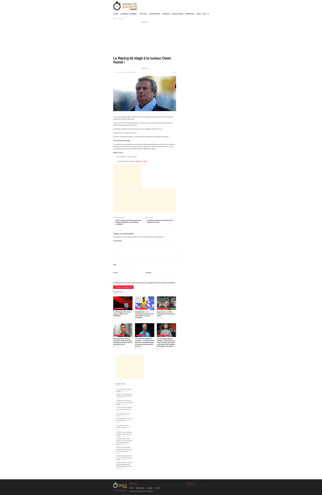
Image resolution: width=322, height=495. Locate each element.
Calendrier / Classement (128, 14)
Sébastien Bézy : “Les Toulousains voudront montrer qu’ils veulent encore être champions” (144, 314)
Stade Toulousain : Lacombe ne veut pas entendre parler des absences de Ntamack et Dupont (124, 464)
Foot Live (157, 488)
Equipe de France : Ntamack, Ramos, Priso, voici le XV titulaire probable (124, 402)
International (190, 14)
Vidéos (198, 14)
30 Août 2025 (117, 318)
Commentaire (117, 241)
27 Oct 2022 (125, 391)
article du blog (120, 18)
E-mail (115, 273)
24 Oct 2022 (120, 411)
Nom (115, 265)
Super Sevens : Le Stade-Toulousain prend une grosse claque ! (166, 314)
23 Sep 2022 (125, 436)
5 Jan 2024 (118, 72)
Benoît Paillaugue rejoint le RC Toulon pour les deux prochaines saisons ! (124, 457)
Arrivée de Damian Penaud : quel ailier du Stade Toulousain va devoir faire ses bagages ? (124, 449)
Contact (131, 488)
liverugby (133, 72)
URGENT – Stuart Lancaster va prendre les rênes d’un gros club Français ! (124, 434)
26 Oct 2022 (120, 397)
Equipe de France (177, 14)
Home (114, 18)
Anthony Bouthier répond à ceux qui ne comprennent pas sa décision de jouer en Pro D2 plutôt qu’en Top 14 (122, 341)
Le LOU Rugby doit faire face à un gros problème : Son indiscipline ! (122, 314)
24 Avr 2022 (120, 468)
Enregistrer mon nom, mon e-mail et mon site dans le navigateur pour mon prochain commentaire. (144, 283)
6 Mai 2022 (124, 459)
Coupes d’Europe (154, 14)
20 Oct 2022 (124, 416)
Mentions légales (140, 488)
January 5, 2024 (141, 161)
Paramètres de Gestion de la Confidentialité (141, 491)
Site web (148, 273)
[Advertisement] (144, 40)
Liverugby (149, 488)
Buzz (204, 14)
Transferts (166, 14)
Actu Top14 (143, 14)
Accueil (115, 14)
